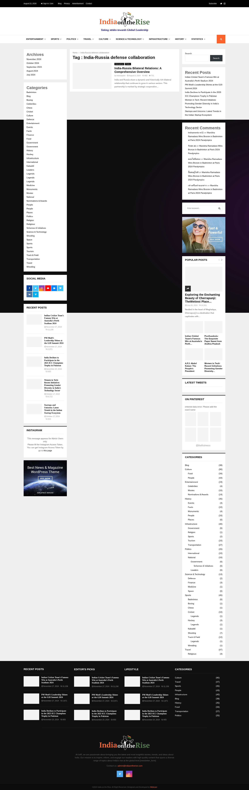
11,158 (50, 330)
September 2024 (34, 67)
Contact (89, 4)
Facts (29, 131)
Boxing (30, 100)
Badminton (31, 92)
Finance (30, 135)
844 (49, 419)
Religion (30, 220)
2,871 (50, 349)
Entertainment (34, 39)
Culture (103, 39)
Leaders (30, 170)
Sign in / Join (48, 4)
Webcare (153, 787)
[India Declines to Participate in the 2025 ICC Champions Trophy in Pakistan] (34, 361)
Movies (30, 193)
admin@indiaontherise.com (130, 766)
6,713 (50, 397)
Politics (71, 39)
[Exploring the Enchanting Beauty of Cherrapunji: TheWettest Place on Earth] (203, 279)
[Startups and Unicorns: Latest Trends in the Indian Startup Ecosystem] (34, 409)
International (119, 64)
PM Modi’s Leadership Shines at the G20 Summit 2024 (53, 340)
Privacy (67, 4)
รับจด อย (192, 146)
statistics (197, 39)
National (30, 197)
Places (30, 212)
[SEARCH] (219, 208)
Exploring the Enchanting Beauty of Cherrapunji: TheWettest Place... (202, 298)
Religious (31, 224)
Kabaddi (30, 166)
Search (188, 53)
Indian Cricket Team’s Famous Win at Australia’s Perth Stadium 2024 (54, 680)
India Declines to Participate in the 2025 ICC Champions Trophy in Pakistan (53, 713)
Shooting (31, 236)
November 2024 (34, 59)
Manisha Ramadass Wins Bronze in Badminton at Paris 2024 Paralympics (205, 136)
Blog (60, 4)
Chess (29, 108)
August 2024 (32, 71)
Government (32, 143)
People (30, 205)
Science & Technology (129, 39)
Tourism (30, 251)
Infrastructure (158, 39)
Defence (30, 119)
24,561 (204, 305)
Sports (55, 39)
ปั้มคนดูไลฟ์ (193, 172)
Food (29, 139)
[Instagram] (129, 774)
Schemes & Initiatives (36, 228)
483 (145, 76)
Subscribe (213, 4)
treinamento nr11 (196, 132)
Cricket (30, 111)
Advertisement (77, 4)
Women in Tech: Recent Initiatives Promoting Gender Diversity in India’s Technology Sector (52, 385)
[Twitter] (120, 774)
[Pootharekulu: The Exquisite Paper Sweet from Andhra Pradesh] (213, 327)
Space (29, 239)
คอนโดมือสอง (194, 159)
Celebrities (31, 104)
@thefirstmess (203, 445)
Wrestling (31, 267)
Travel (87, 39)
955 (49, 372)
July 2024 (31, 75)
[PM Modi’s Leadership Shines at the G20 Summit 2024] (34, 342)
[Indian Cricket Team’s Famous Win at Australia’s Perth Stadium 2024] (34, 319)
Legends (30, 174)
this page (48, 450)
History (179, 39)
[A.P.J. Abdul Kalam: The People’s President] (194, 354)
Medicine (31, 185)
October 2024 (33, 63)
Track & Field (32, 255)
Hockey (30, 154)
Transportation (33, 259)
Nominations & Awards (37, 201)
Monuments (32, 189)
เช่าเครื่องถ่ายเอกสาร (197, 185)
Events (30, 127)
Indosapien (121, 76)
